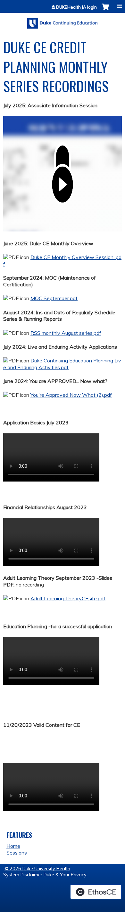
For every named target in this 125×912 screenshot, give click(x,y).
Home (13, 846)
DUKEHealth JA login (76, 7)
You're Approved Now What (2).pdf (71, 395)
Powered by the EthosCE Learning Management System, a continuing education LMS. (96, 891)
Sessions (16, 852)
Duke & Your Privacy (65, 875)
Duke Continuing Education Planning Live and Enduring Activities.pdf (62, 363)
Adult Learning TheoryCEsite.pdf (67, 598)
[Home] (62, 21)
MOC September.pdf (54, 298)
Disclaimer (31, 875)
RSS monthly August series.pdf (65, 333)
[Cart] (105, 10)
